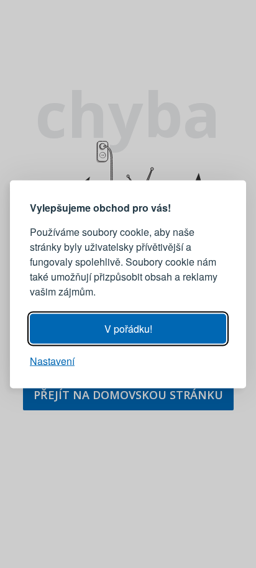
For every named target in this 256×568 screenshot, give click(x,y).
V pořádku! (128, 328)
